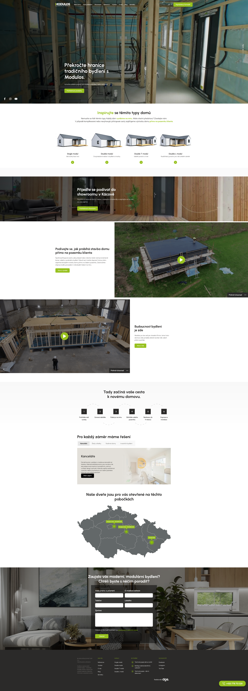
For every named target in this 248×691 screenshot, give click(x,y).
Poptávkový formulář (183, 4)
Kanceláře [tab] (83, 443)
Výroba (114, 4)
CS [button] (169, 4)
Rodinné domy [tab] (111, 443)
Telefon (98, 600)
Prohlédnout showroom (88, 208)
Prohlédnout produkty (74, 91)
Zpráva (98, 610)
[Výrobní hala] (151, 542)
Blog (126, 4)
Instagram (162, 665)
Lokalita (128, 600)
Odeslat (102, 636)
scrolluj (243, 46)
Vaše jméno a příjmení (105, 590)
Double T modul (119, 668)
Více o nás (140, 346)
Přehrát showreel (235, 295)
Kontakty (132, 4)
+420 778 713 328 (234, 683)
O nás (120, 4)
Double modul (119, 665)
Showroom (98, 4)
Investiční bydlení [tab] (126, 443)
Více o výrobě (62, 270)
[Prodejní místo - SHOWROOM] (114, 526)
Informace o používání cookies (85, 673)
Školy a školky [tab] (96, 443)
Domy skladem (87, 4)
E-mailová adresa (132, 590)
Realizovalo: (158, 680)
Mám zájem (87, 476)
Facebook (162, 662)
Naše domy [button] (77, 4)
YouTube (161, 668)
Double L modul (119, 671)
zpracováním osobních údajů (128, 630)
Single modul (118, 662)
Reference (107, 4)
